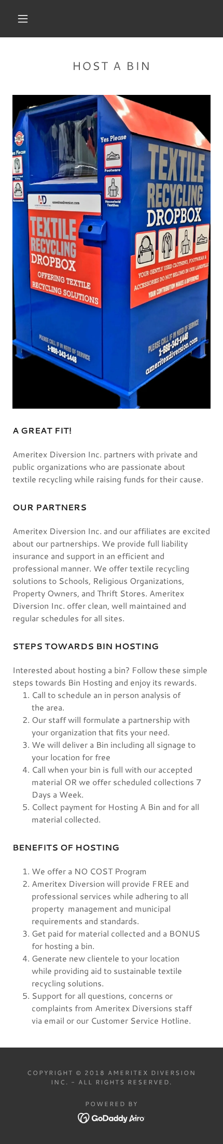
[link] (112, 1117)
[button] (22, 18)
